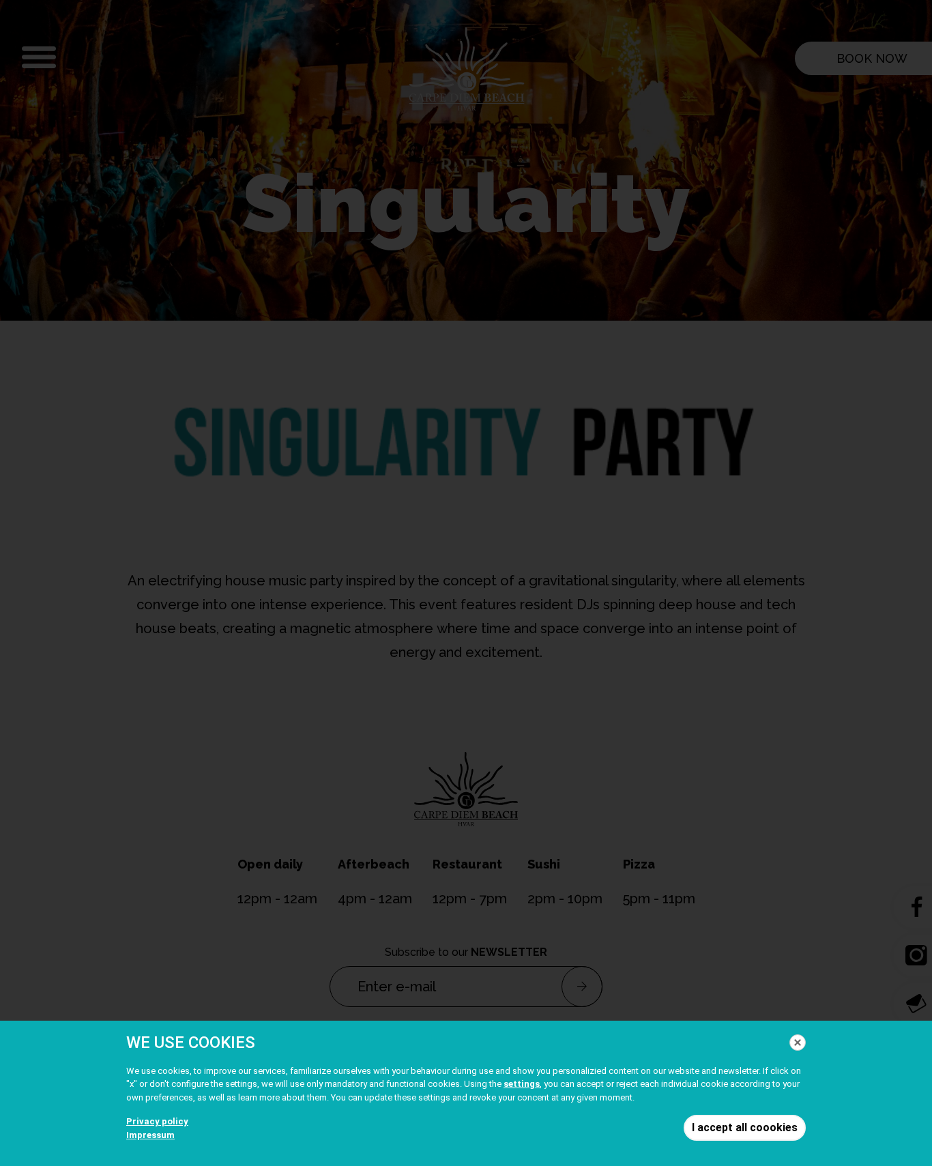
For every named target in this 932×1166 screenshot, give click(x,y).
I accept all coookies (745, 1127)
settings (522, 1084)
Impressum (150, 1135)
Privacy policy (157, 1121)
